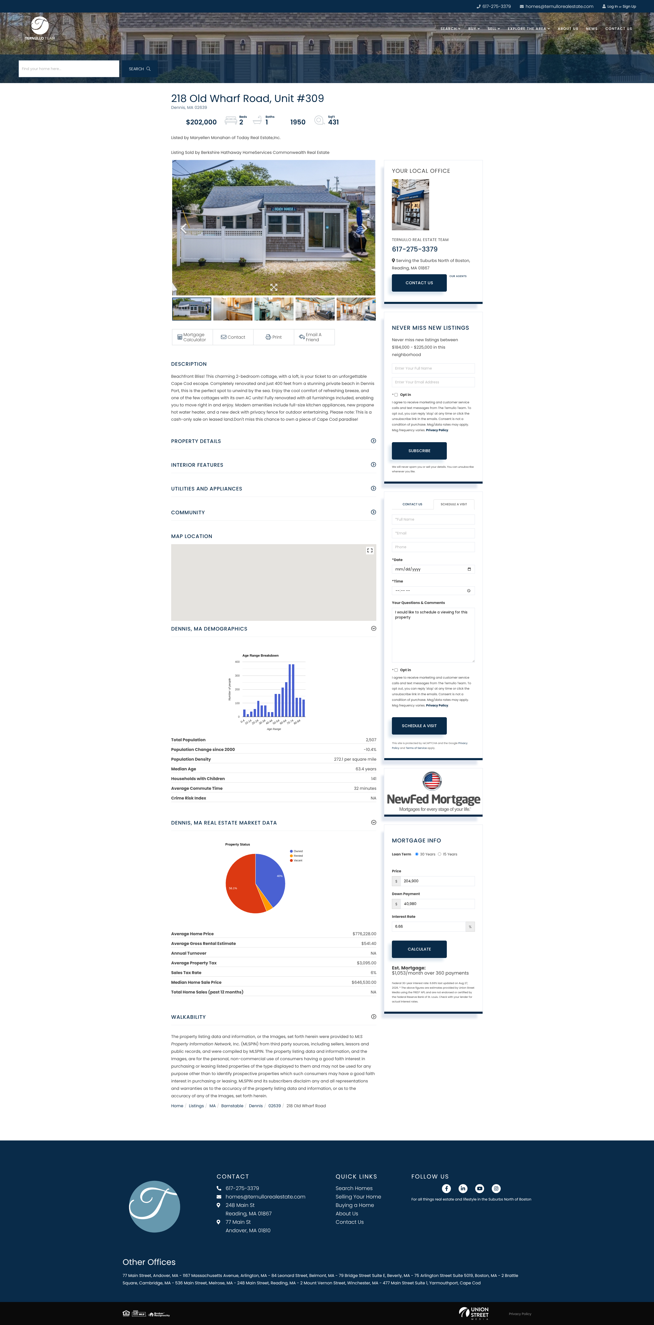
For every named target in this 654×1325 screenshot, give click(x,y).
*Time (397, 581)
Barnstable (232, 1106)
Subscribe (419, 451)
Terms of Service (416, 748)
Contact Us (419, 283)
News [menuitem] (592, 28)
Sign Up (629, 6)
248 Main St (249, 1209)
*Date (397, 559)
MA (212, 1106)
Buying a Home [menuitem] (355, 1205)
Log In (612, 6)
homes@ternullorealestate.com (558, 6)
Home (177, 1106)
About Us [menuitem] (568, 28)
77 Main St (248, 1226)
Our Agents (458, 276)
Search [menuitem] (449, 28)
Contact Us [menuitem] (618, 28)
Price (396, 871)
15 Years (450, 854)
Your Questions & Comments (418, 602)
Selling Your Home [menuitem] (358, 1196)
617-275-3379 (496, 6)
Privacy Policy (437, 430)
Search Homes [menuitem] (354, 1188)
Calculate (419, 949)
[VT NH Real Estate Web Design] (473, 1313)
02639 (274, 1106)
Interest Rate (403, 916)
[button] (140, 68)
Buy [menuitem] (472, 28)
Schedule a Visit (454, 504)
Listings (196, 1106)
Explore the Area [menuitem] (527, 28)
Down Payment (406, 893)
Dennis (256, 1106)
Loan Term (401, 854)
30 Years (428, 854)
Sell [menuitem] (492, 28)
